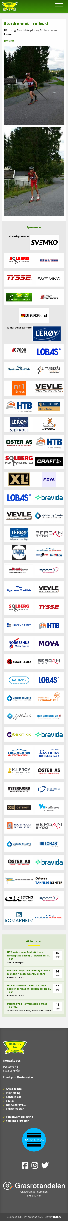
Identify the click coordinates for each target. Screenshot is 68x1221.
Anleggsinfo (14, 1089)
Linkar (10, 1101)
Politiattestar (15, 1109)
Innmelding (13, 1093)
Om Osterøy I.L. (16, 1105)
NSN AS (57, 1216)
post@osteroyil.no (22, 1077)
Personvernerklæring (19, 1117)
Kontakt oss (13, 1097)
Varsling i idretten (17, 1120)
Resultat (9, 41)
